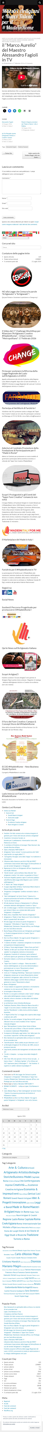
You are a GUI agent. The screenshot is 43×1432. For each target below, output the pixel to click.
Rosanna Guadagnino (17, 1291)
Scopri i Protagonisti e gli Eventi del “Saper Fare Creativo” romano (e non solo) (19, 497)
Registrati (7, 1401)
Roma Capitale (26, 1219)
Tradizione (32, 1235)
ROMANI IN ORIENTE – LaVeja (13, 1086)
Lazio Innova (30, 1203)
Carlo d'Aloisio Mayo (10, 1091)
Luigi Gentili (29, 1278)
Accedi (6, 1404)
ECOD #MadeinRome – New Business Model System (20, 767)
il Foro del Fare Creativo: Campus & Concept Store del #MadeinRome (19, 722)
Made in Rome (22, 40)
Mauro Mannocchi (35, 1281)
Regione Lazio (10, 1219)
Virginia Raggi (24, 1296)
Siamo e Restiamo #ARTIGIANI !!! (14, 850)
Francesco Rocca (11, 1272)
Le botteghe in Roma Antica (12, 991)
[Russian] (20, 235)
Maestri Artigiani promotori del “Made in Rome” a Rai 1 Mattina (30, 124)
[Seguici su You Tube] (15, 592)
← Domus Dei (8, 153)
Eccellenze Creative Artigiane (17, 822)
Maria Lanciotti (17, 1281)
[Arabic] (3, 232)
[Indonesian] (34, 232)
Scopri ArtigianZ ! (10, 674)
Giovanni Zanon (31, 1275)
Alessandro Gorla (7, 1250)
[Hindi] (31, 232)
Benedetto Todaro (9, 1254)
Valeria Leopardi (30, 1294)
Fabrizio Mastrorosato (33, 1270)
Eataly (26, 1185)
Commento (6, 178)
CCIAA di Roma (14, 1181)
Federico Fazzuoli (23, 147)
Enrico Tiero (5, 1270)
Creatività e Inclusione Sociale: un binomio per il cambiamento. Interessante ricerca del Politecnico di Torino (20, 840)
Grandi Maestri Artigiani (15, 815)
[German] (20, 232)
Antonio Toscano (35, 1250)
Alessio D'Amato (17, 1250)
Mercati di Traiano (11, 1215)
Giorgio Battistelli (21, 1275)
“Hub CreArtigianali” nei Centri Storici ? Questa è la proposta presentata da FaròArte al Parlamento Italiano (22, 1093)
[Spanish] (24, 235)
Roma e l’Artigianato (10, 984)
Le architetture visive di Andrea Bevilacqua (17, 1003)
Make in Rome (22, 1211)
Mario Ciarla (26, 1281)
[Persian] (10, 235)
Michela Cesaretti (7, 1284)
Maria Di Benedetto (6, 1281)
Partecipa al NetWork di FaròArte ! (19, 408)
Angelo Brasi (26, 1250)
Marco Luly (37, 1278)
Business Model (22, 1177)
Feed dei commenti (10, 1408)
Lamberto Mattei (20, 1278)
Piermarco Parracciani (28, 1284)
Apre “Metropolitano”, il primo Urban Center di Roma (20, 1026)
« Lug (3, 1148)
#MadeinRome (8, 63)
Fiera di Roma (23, 1194)
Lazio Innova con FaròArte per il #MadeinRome (17, 794)
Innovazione (19, 1202)
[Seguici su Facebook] (4, 592)
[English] (10, 232)
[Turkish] (27, 235)
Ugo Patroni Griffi (20, 1294)
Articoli (30, 1167)
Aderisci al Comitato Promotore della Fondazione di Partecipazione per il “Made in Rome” (20, 450)
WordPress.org (8, 1411)
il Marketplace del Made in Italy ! (17, 539)
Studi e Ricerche (18, 1235)
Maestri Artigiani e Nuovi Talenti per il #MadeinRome (20, 19)
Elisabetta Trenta (36, 1266)
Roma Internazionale (27, 1223)
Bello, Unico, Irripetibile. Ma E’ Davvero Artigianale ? (20, 915)
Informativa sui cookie (9, 1424)
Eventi (15, 1193)
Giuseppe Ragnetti (11, 1278)
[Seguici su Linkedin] (9, 592)
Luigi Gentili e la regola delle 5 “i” (14, 854)
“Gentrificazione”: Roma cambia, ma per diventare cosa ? (21, 1043)
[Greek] (24, 232)
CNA (22, 1180)
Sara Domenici (32, 1290)
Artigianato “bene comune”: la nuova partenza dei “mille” (21, 852)
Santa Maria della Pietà (25, 1227)
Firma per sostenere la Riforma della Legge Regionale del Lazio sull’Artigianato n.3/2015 (19, 373)
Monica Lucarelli (17, 1284)
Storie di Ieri (10, 813)
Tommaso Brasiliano (9, 1294)
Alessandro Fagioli (7, 122)
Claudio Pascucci (21, 1258)
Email (4, 203)
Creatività (18, 1185)
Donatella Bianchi (26, 1267)
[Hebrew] (27, 232)
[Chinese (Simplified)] (7, 232)
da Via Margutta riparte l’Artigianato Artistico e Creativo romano (9, 135)
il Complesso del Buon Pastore (13, 1314)
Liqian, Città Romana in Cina (12, 1312)
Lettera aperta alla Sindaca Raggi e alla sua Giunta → (32, 155)
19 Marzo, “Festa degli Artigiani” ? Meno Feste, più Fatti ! (21, 947)
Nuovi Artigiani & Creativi (16, 825)
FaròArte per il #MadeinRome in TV (19, 569)
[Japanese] (3, 235)
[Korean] (7, 235)
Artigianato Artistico (22, 38)
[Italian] (37, 232)
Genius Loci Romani (10, 811)
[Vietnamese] (31, 235)
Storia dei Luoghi (13, 818)
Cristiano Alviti (32, 1258)
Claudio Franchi (10, 1258)
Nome (4, 198)
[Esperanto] (14, 232)
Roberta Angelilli (25, 1287)
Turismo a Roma (21, 1238)
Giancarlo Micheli (10, 1275)
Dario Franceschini (25, 1262)
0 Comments (29, 63)
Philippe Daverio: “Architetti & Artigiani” (16, 970)
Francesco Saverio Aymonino (28, 1272)
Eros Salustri (21, 1270)
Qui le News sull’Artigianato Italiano (19, 648)
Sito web (5, 208)
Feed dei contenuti (10, 1406)
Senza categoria (36, 1227)
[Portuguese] (14, 235)
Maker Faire (34, 1212)
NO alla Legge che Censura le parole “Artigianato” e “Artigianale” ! (19, 292)
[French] (17, 232)
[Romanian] (17, 235)
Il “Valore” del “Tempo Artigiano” (14, 884)
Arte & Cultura (7, 38)
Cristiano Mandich (11, 1261)
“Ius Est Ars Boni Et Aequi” (12, 901)
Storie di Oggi (15, 41)
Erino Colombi (13, 1270)
